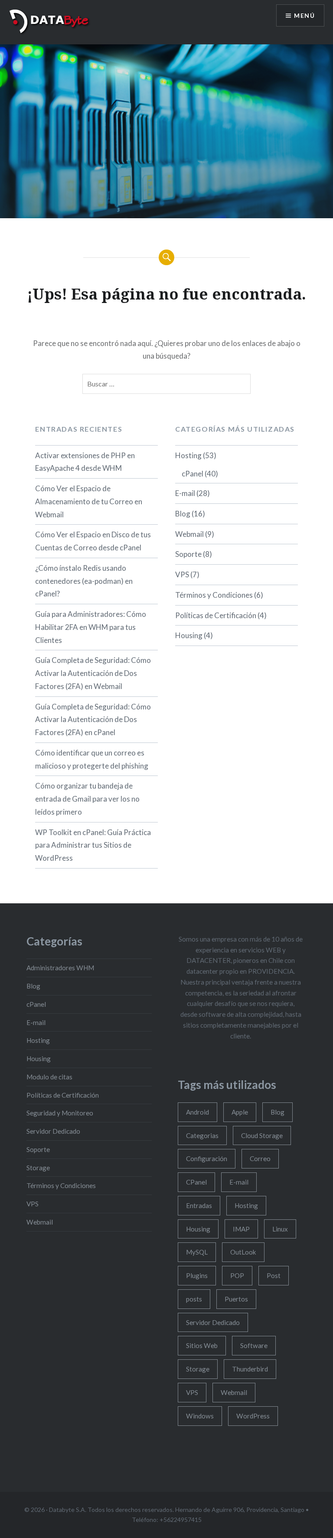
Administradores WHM (60, 968)
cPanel (192, 473)
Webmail (189, 534)
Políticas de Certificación (215, 615)
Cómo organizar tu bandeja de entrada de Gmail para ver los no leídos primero (87, 798)
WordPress (253, 1416)
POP (237, 1275)
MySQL (197, 1252)
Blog (182, 513)
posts (194, 1299)
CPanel (196, 1182)
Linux (280, 1229)
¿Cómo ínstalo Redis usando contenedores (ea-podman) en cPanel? (84, 581)
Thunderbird (250, 1369)
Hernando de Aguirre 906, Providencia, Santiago (240, 1509)
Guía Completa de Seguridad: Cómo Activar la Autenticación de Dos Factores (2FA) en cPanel (93, 719)
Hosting (188, 455)
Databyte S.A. (67, 1509)
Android (197, 1112)
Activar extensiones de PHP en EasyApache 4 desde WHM (85, 462)
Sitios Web (202, 1345)
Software (254, 1345)
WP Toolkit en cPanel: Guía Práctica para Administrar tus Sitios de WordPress (93, 845)
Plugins (197, 1275)
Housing (188, 635)
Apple (240, 1112)
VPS (182, 574)
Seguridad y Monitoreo (59, 1113)
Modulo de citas (49, 1077)
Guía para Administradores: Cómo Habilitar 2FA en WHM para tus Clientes (90, 627)
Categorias (202, 1135)
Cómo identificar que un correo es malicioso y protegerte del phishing (91, 759)
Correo (260, 1158)
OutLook (243, 1252)
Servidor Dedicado (53, 1131)
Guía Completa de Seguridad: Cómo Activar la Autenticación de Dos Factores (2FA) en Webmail (93, 673)
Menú (304, 15)
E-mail (185, 493)
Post (274, 1275)
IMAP (241, 1229)
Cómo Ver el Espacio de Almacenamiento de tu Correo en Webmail (88, 501)
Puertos (236, 1299)
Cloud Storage (262, 1135)
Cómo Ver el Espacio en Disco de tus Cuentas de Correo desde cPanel (93, 541)
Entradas (199, 1205)
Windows (200, 1416)
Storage (38, 1168)
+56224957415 (181, 1519)
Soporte (188, 554)
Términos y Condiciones (214, 594)
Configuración (206, 1158)
